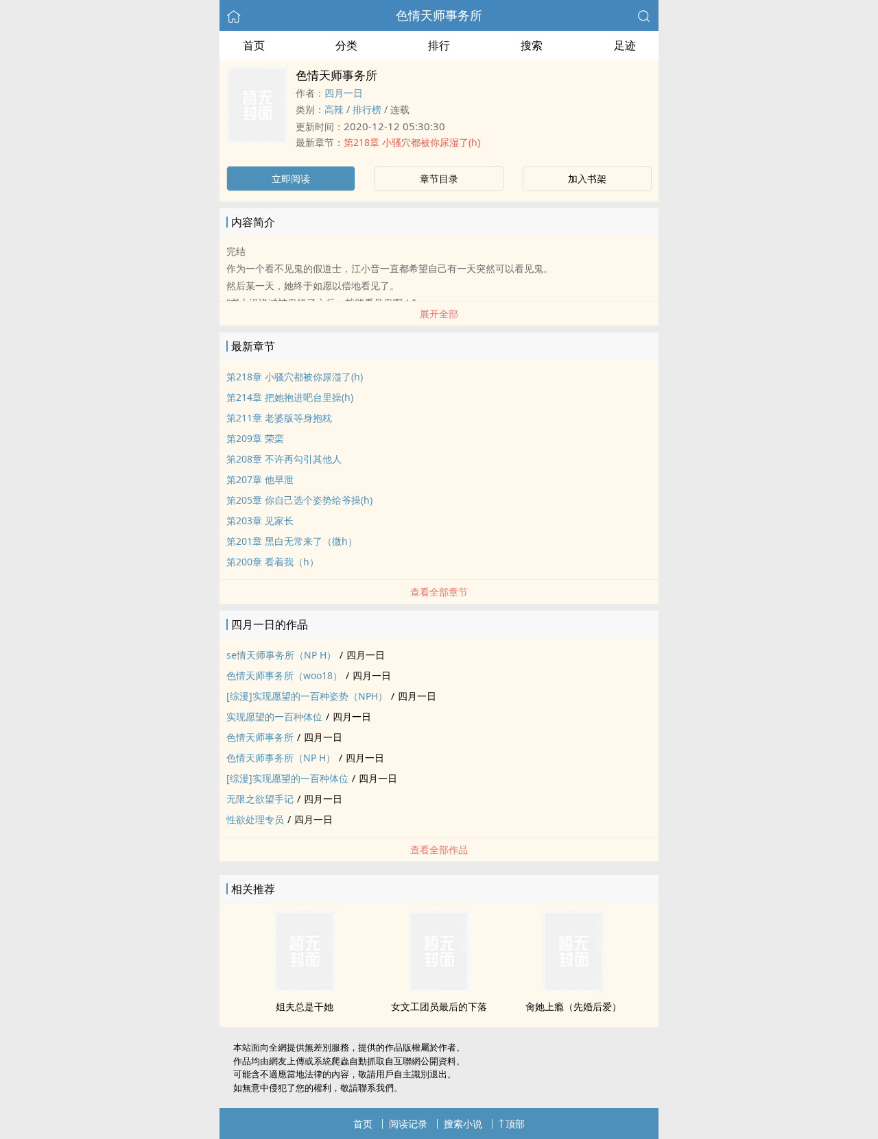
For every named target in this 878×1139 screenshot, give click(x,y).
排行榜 (367, 109)
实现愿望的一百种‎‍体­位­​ (274, 716)
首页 (254, 45)
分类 (346, 45)
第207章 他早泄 (260, 479)
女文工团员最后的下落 (439, 1006)
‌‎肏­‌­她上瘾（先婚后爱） (573, 1006)
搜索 (532, 45)
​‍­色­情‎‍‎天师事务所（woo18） (284, 675)
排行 (439, 45)
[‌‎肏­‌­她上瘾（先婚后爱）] (573, 988)
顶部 (515, 1123)
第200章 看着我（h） (272, 561)
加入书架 (587, 178)
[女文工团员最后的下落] (439, 988)
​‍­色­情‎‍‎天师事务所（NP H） (280, 757)
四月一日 (343, 92)
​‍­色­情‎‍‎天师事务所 (439, 15)
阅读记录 (408, 1123)
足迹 (625, 45)
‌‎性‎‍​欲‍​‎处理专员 (255, 819)
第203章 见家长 (260, 520)
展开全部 (439, 313)
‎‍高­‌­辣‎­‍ (334, 109)
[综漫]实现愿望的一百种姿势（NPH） (307, 695)
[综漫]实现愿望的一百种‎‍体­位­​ (287, 778)
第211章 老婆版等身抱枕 (279, 417)
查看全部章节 (439, 591)
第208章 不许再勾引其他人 (284, 458)
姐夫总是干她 (304, 1006)
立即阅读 (291, 178)
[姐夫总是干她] (304, 988)
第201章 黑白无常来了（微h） (291, 541)
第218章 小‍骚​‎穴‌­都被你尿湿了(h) (412, 142)
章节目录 (439, 178)
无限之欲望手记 (260, 798)
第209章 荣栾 (255, 438)
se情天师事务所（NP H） (281, 654)
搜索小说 (463, 1123)
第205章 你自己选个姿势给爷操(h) (299, 499)
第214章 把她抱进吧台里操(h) (289, 397)
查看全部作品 (439, 849)
